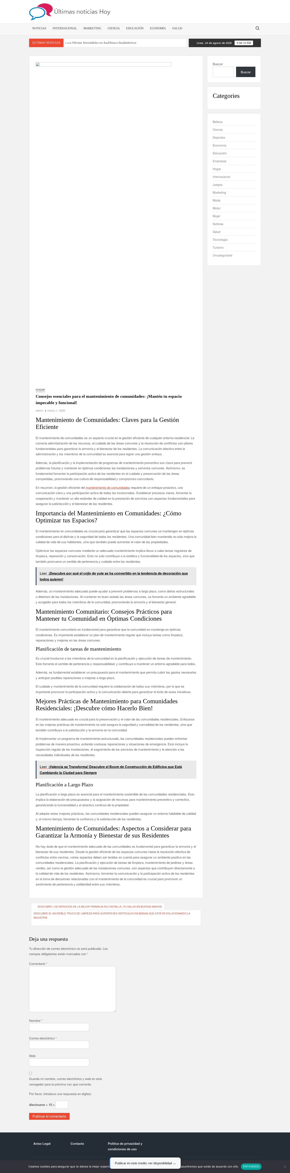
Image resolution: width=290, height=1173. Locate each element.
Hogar (40, 389)
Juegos (217, 184)
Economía (158, 28)
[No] (285, 1167)
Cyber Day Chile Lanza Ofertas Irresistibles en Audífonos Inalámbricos (88, 42)
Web (32, 1055)
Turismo (218, 247)
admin (39, 410)
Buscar (218, 64)
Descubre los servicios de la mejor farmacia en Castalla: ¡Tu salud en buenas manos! (100, 906)
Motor (217, 208)
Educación (135, 28)
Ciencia (114, 28)
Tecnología (220, 239)
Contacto (77, 1143)
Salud (177, 28)
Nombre (35, 1020)
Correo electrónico (43, 1038)
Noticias (39, 28)
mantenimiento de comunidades (108, 487)
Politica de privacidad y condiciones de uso (125, 1146)
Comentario (38, 963)
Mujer (216, 216)
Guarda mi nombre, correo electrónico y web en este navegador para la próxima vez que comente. (65, 1081)
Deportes (219, 137)
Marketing (92, 28)
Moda (216, 200)
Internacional (65, 28)
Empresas (219, 161)
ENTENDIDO (251, 1166)
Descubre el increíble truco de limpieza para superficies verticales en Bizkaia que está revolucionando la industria (112, 915)
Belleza (217, 122)
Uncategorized (222, 255)
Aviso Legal (42, 1143)
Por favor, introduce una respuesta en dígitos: (60, 1093)
